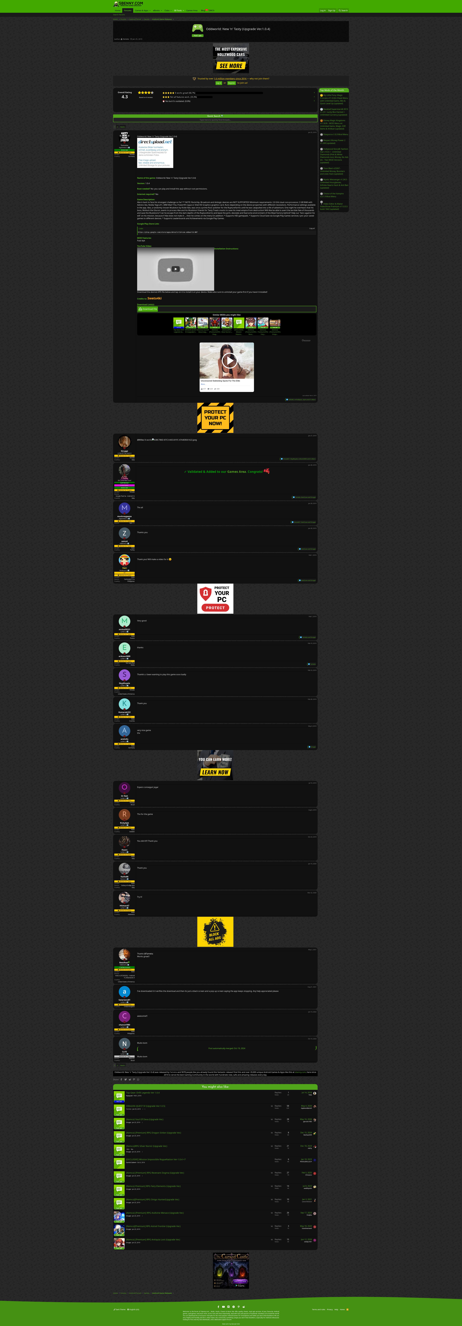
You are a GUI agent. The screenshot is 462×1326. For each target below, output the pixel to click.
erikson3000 (124, 656)
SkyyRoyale (124, 683)
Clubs (167, 10)
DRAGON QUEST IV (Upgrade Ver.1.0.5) (145, 1106)
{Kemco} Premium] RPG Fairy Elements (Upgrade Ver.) (153, 1186)
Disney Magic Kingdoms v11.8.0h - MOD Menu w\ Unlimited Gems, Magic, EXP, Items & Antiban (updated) (333, 124)
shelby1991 (308, 1242)
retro (128, 1149)
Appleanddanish (306, 1108)
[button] (150, 10)
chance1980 (124, 1024)
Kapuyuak (129, 1096)
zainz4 (124, 541)
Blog (203, 10)
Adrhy (310, 1148)
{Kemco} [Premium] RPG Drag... (214, 332)
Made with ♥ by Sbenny (231, 1324)
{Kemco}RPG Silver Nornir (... (226, 331)
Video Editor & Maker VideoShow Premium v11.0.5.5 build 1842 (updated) (334, 206)
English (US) (134, 1309)
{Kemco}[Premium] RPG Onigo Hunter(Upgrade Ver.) (152, 1199)
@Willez (140, 439)
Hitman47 (124, 905)
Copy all (312, 228)
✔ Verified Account (124, 967)
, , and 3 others (299, 459)
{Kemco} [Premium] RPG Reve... (250, 332)
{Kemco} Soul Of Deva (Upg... (203, 331)
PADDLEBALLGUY (306, 1161)
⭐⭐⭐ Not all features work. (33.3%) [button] (179, 97)
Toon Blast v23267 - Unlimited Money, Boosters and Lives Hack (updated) (332, 171)
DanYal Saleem (131, 1162)
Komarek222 (125, 712)
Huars (124, 849)
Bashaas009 (308, 1135)
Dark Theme (120, 1309)
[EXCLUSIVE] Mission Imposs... (238, 332)
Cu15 (124, 1051)
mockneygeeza (124, 516)
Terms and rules (318, 1309)
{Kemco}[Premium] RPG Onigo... (275, 332)
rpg (132, 1149)
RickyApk (124, 822)
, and (305, 497)
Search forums (119, 14)
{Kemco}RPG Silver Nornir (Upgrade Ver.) (146, 1146)
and (308, 549)
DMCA (211, 10)
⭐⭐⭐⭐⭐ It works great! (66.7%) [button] (178, 93)
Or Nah (124, 796)
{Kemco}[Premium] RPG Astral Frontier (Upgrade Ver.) (153, 1226)
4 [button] (314, 93)
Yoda (310, 1095)
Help (336, 1309)
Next (122, 127)
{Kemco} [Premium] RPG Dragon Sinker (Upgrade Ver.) (153, 1132)
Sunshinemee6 (307, 1228)
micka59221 (124, 629)
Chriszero (308, 1175)
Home (117, 10)
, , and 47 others (302, 400)
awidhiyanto (308, 1188)
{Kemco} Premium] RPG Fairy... (263, 332)
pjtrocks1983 (307, 1121)
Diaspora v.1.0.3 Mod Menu (335, 134)
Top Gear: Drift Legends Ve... (179, 331)
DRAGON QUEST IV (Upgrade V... (191, 331)
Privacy (330, 1309)
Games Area (191, 10)
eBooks (156, 10)
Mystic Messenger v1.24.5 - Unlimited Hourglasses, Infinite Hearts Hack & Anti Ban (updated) (334, 183)
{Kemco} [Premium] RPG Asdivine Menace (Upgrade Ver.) (155, 1212)
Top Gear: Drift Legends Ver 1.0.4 (143, 1092)
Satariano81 (124, 1000)
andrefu (124, 739)
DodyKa (309, 1215)
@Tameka (148, 953)
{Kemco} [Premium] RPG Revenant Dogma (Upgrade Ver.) (155, 1172)
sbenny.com (300, 1072)
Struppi (124, 451)
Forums (127, 10)
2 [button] (314, 97)
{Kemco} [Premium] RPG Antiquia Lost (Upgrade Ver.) (153, 1239)
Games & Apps (141, 10)
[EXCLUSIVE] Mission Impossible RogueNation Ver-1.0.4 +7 (156, 1159)
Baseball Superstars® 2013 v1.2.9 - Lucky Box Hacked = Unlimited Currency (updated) (334, 112)
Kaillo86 (124, 876)
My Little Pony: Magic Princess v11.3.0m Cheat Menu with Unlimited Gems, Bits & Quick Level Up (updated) (334, 99)
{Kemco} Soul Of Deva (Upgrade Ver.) (144, 1119)
